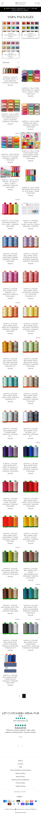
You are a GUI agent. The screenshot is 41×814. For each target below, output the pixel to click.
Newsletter (20, 791)
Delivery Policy (20, 773)
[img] (20, 718)
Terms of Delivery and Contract (20, 770)
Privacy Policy (20, 783)
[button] (19, 746)
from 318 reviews (19, 721)
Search (20, 761)
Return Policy (20, 776)
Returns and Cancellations (20, 780)
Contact (20, 764)
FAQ (20, 767)
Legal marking (20, 786)
